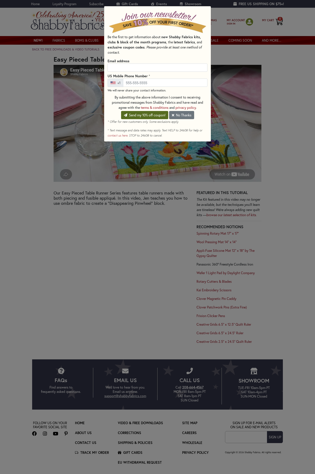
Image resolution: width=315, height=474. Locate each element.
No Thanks (183, 115)
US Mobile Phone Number (129, 75)
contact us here (118, 135)
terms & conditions (154, 107)
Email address (118, 61)
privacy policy (186, 107)
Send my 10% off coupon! (146, 115)
